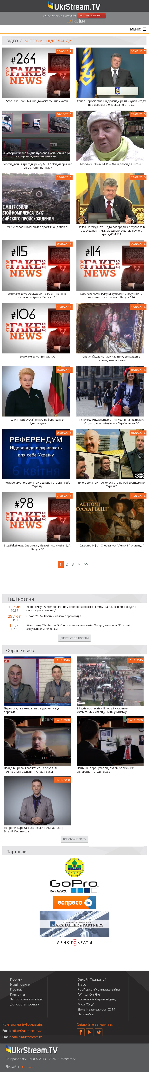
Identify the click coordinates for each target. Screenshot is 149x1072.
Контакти (17, 994)
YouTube (90, 1031)
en (82, 21)
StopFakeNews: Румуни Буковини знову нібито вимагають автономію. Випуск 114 (111, 295)
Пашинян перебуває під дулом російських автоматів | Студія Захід (105, 769)
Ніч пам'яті (86, 1014)
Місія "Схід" (86, 1004)
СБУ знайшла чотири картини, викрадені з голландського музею (111, 358)
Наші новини (20, 984)
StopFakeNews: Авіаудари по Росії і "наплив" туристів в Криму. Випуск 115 (37, 295)
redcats (28, 1066)
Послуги (16, 979)
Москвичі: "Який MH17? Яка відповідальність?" (111, 164)
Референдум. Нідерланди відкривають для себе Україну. (37, 484)
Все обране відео (74, 839)
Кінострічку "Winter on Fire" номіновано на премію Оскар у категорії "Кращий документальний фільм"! (78, 627)
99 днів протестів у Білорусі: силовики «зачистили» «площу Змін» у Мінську (102, 710)
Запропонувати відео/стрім (59, 15)
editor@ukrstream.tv (26, 1031)
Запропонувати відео (26, 999)
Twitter (99, 1031)
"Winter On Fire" (89, 994)
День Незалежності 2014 (96, 1009)
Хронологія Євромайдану (97, 999)
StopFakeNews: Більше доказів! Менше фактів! (37, 101)
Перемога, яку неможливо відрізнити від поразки (31, 710)
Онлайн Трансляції (92, 979)
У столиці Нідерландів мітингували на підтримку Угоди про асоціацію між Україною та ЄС (111, 421)
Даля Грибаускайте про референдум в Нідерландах (37, 421)
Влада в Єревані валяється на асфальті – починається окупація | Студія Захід (31, 769)
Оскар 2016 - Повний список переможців (53, 616)
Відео (12, 40)
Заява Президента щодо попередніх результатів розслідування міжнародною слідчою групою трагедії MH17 (111, 230)
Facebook (81, 1031)
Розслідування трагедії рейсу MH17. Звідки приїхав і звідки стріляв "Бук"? (37, 166)
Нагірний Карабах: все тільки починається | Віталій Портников (33, 829)
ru (75, 21)
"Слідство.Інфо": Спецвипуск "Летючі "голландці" (111, 545)
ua (69, 21)
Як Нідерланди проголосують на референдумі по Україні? (111, 484)
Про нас (16, 989)
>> (86, 564)
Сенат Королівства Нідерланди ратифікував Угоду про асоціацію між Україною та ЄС (111, 103)
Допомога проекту (24, 1004)
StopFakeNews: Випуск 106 (37, 356)
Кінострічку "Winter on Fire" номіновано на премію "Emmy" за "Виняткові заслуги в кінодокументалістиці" (81, 608)
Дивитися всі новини (74, 638)
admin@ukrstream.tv (26, 1037)
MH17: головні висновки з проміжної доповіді (37, 227)
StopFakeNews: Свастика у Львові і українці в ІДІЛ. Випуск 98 (37, 547)
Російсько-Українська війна (99, 989)
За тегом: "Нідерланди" (48, 40)
